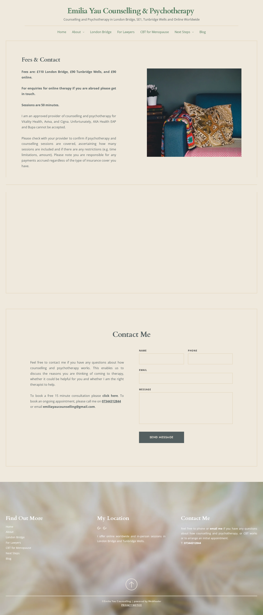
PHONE (192, 350)
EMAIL (143, 370)
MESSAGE (145, 389)
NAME (143, 350)
